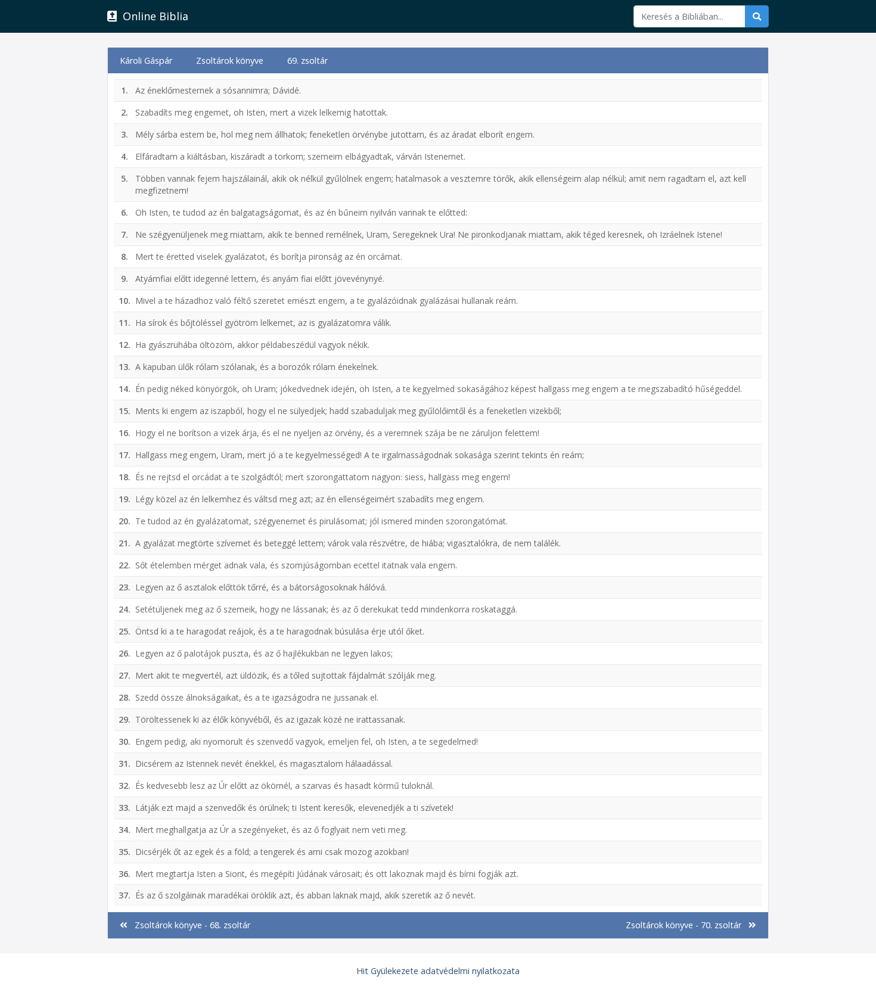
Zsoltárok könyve (229, 60)
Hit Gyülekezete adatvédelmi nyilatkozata (438, 970)
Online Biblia (152, 16)
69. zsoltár (307, 60)
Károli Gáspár (146, 60)
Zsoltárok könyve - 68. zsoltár (189, 925)
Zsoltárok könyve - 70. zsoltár (687, 925)
